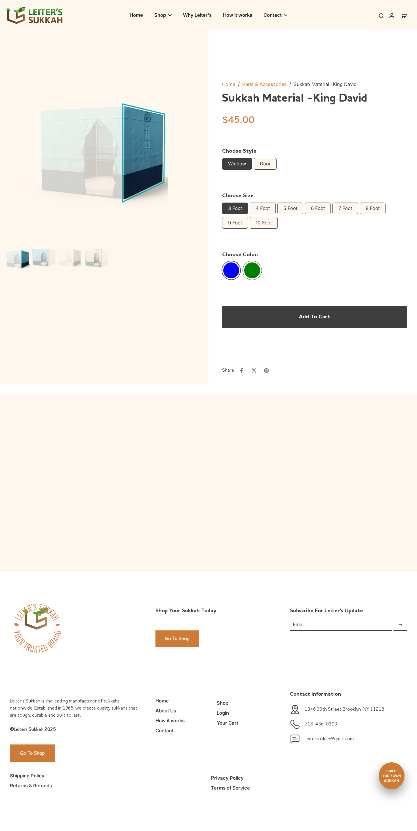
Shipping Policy (27, 776)
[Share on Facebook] (241, 370)
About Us (165, 711)
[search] (381, 15)
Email (299, 625)
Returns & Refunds (31, 785)
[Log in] (391, 15)
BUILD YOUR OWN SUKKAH (391, 776)
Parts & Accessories (264, 84)
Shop (222, 703)
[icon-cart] (404, 15)
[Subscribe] (400, 625)
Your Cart (227, 723)
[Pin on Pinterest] (266, 370)
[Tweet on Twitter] (254, 370)
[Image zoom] (102, 147)
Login (223, 713)
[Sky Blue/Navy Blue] (231, 270)
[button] (314, 317)
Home (228, 84)
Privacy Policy (227, 778)
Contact (164, 730)
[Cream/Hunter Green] (252, 270)
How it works (170, 720)
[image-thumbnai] (18, 258)
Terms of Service (230, 788)
